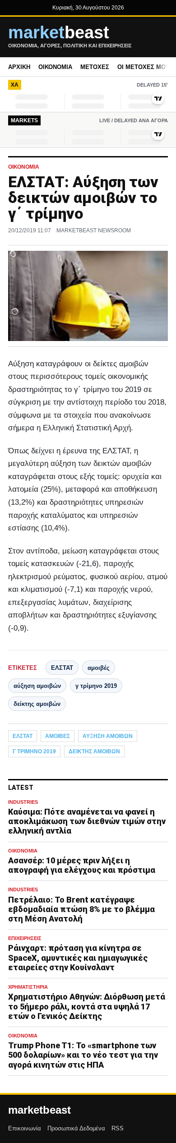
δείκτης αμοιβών (37, 704)
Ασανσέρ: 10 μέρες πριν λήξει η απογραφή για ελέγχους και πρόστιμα (81, 865)
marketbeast (39, 1110)
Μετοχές (94, 67)
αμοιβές (99, 667)
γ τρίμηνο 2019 (96, 685)
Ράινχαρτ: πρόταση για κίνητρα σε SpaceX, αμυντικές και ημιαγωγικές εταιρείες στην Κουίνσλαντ (78, 957)
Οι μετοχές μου (143, 67)
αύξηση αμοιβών (37, 685)
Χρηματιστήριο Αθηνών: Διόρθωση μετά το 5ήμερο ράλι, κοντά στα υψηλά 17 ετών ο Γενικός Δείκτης (86, 1006)
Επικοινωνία (24, 1128)
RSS (117, 1128)
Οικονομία (55, 67)
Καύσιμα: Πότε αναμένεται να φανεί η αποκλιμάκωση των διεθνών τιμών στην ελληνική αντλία (87, 821)
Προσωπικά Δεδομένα (76, 1128)
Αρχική (19, 67)
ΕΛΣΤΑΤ (62, 667)
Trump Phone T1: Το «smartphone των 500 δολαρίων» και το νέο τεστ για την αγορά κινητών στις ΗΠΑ (83, 1055)
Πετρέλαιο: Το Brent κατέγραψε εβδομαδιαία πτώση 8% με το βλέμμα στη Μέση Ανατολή (81, 909)
